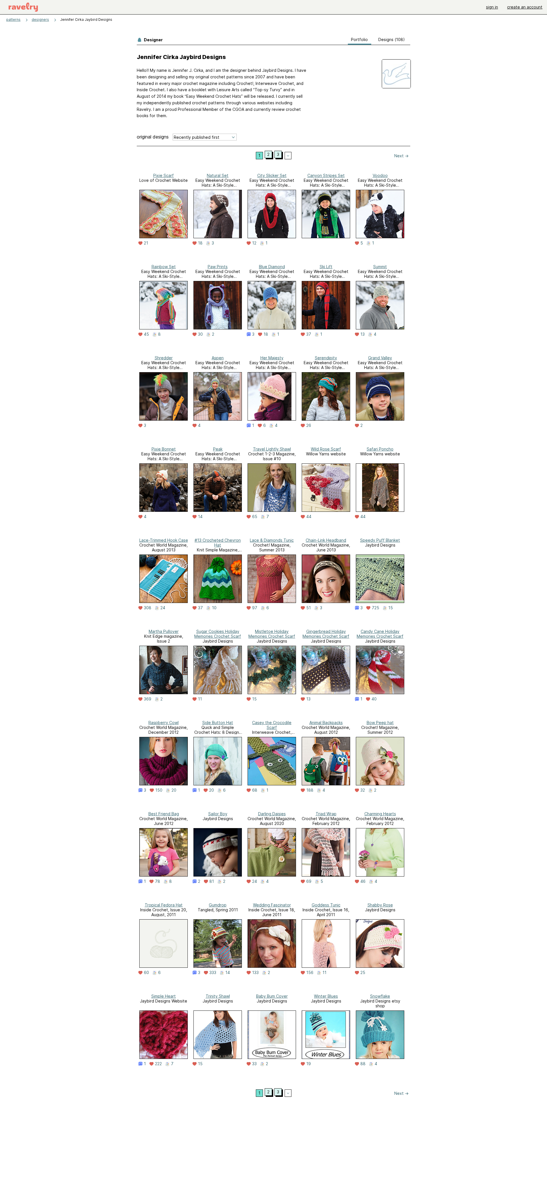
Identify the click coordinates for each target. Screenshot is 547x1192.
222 (158, 1063)
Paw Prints (218, 266)
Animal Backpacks (326, 722)
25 (362, 972)
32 (362, 790)
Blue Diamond (272, 266)
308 (147, 608)
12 (254, 243)
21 (146, 243)
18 (200, 243)
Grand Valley (380, 357)
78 (157, 881)
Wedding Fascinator (272, 904)
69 (308, 881)
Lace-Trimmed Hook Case (163, 540)
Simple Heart (163, 996)
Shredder (164, 357)
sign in (492, 7)
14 (200, 516)
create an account (524, 7)
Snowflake (380, 996)
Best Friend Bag (163, 813)
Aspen (218, 357)
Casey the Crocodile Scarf (271, 725)
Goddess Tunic (326, 904)
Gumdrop (217, 904)
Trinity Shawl (218, 996)
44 (308, 516)
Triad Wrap (326, 813)
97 (254, 608)
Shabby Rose (380, 904)
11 (200, 699)
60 (146, 972)
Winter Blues (326, 996)
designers (40, 19)
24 (162, 608)
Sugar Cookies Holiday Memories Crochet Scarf (217, 634)
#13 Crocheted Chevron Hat (218, 542)
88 (363, 1063)
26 (308, 425)
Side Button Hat (217, 722)
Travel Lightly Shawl (272, 449)
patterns (13, 19)
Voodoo (380, 175)
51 (308, 608)
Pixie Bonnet (164, 449)
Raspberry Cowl (163, 722)
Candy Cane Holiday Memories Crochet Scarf (380, 634)
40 (374, 699)
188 (309, 790)
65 (254, 516)
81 (211, 881)
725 (375, 608)
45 (146, 334)
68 (254, 790)
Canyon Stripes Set (326, 175)
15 (390, 608)
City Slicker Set (272, 175)
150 (158, 790)
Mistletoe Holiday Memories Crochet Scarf (271, 634)
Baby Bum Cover (272, 996)
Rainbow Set (164, 266)
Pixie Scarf (163, 175)
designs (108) (391, 39)
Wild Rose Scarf (326, 449)
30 (200, 334)
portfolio (359, 39)
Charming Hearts (380, 813)
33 (254, 1063)
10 (214, 608)
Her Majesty (271, 357)
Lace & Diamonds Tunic (272, 540)
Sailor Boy (217, 813)
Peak (218, 449)
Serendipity (326, 357)
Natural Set (217, 175)
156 (309, 972)
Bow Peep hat (380, 722)
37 (308, 334)
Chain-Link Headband (326, 540)
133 (255, 972)
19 (308, 1063)
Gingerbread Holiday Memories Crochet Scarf (326, 634)
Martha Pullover (164, 631)
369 (147, 699)
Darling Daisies (272, 813)
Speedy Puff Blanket (380, 540)
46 (363, 881)
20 (174, 790)
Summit (380, 266)
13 (362, 334)
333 (212, 972)
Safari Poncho (380, 449)
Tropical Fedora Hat (164, 904)
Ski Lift (326, 266)
